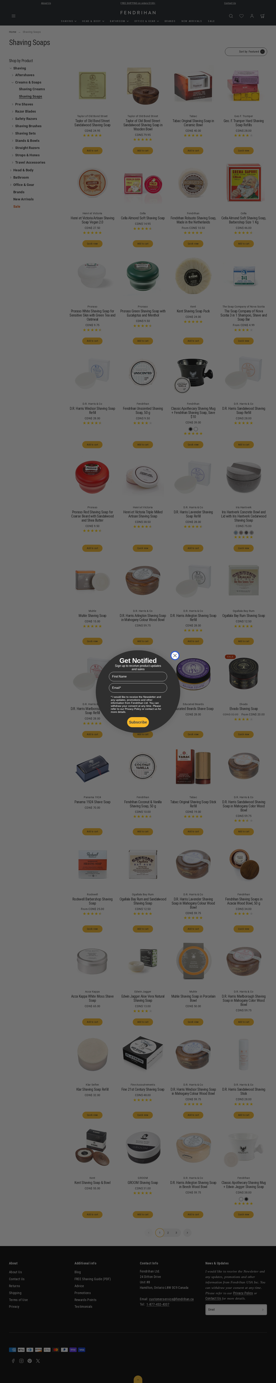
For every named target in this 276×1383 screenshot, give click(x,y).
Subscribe (138, 722)
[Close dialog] (175, 655)
